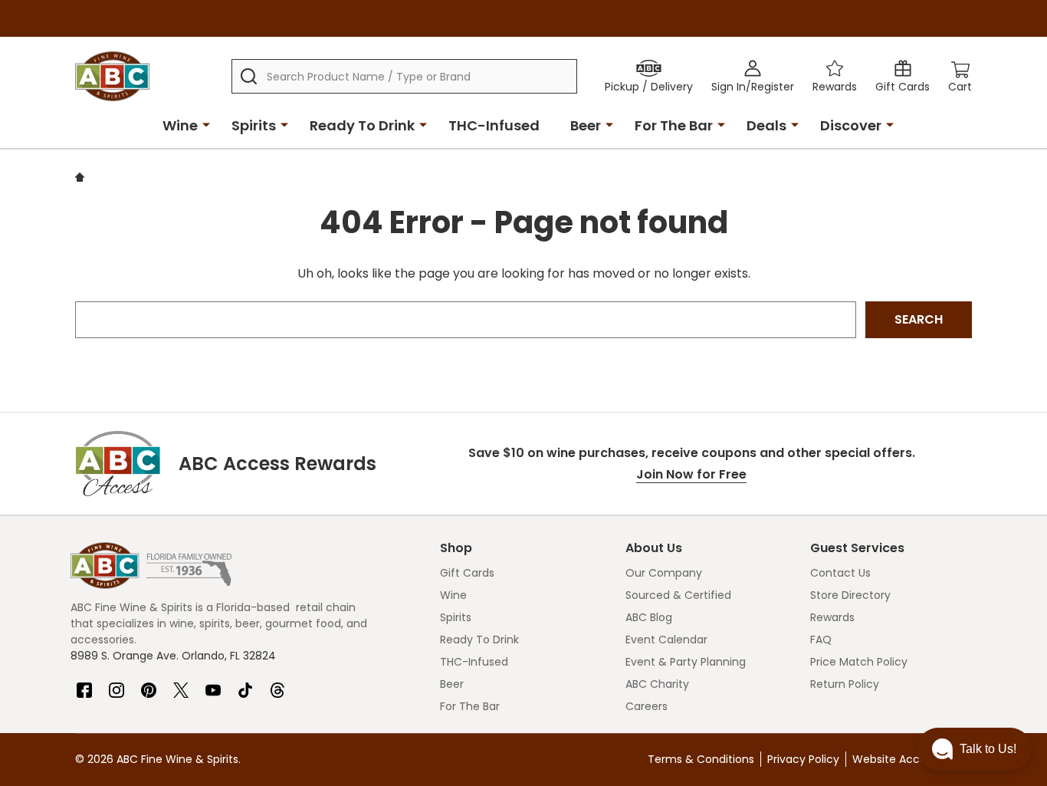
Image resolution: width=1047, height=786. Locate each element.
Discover (850, 125)
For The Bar (674, 125)
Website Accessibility (908, 759)
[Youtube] (213, 684)
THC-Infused (494, 125)
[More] (206, 124)
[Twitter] (181, 684)
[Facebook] (84, 684)
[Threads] (277, 684)
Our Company (663, 572)
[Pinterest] (148, 684)
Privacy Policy (803, 759)
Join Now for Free (691, 474)
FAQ (821, 639)
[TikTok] (245, 684)
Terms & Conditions (701, 759)
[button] (974, 749)
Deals (766, 125)
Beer (585, 125)
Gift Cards (467, 572)
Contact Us (840, 572)
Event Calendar (666, 639)
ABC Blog (648, 617)
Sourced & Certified (678, 595)
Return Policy (844, 684)
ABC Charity (657, 684)
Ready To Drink (362, 125)
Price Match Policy (859, 661)
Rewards (832, 617)
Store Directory (850, 595)
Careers (646, 706)
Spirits (253, 125)
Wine (180, 125)
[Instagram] (116, 684)
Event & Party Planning (685, 661)
